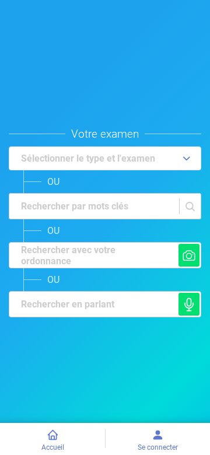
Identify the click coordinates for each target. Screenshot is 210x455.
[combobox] (16, 206)
